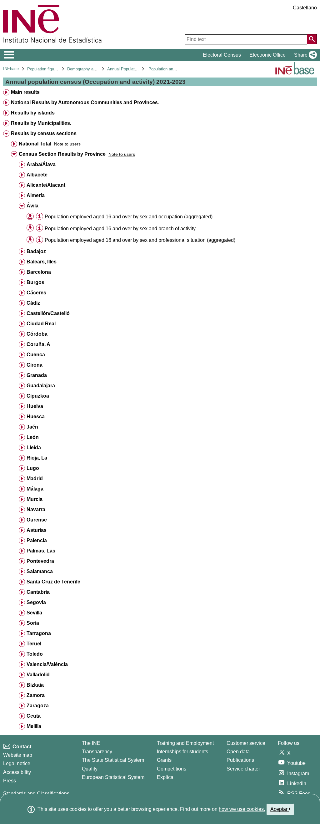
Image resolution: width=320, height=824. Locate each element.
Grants (164, 760)
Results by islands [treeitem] (33, 112)
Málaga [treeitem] (35, 488)
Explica (165, 777)
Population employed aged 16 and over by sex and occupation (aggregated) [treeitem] (128, 216)
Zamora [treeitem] (36, 695)
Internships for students (182, 751)
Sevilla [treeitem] (34, 612)
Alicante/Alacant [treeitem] (46, 185)
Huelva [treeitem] (35, 406)
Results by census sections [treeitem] (44, 133)
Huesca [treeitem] (36, 416)
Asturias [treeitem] (37, 530)
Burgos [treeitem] (35, 282)
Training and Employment (185, 743)
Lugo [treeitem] (33, 468)
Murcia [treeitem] (34, 499)
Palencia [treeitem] (37, 540)
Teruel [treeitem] (34, 643)
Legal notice (16, 763)
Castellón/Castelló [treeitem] (48, 313)
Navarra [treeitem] (36, 509)
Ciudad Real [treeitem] (41, 323)
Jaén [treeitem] (32, 427)
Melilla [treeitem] (34, 726)
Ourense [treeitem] (37, 519)
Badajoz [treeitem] (36, 251)
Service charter (243, 768)
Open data (238, 751)
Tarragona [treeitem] (39, 633)
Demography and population (92, 69)
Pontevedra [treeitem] (40, 561)
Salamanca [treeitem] (40, 571)
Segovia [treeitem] (36, 602)
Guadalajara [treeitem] (41, 385)
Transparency (97, 751)
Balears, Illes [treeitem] (42, 261)
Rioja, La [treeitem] (37, 457)
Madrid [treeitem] (35, 478)
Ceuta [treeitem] (34, 716)
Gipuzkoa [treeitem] (38, 396)
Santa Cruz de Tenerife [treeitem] (53, 581)
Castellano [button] (305, 7)
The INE (91, 743)
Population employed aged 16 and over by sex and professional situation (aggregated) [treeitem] (140, 240)
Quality (90, 768)
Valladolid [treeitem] (38, 674)
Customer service (246, 743)
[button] (304, 55)
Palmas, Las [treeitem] (41, 550)
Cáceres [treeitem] (36, 292)
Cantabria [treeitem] (38, 592)
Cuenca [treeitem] (36, 354)
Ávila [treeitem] (32, 205)
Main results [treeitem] (25, 92)
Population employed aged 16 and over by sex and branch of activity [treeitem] (120, 228)
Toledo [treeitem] (35, 654)
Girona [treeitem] (34, 365)
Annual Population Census (131, 69)
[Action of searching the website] (312, 39)
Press (9, 780)
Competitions (171, 768)
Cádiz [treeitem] (33, 303)
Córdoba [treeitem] (37, 334)
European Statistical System (113, 777)
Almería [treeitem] (36, 195)
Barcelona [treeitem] (39, 272)
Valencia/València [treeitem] (47, 664)
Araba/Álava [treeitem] (41, 164)
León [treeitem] (33, 437)
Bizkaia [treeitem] (35, 685)
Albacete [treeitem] (37, 174)
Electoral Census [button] (222, 55)
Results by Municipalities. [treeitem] (41, 123)
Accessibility (17, 772)
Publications (240, 760)
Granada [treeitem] (37, 375)
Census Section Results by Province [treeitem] (62, 154)
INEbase (11, 68)
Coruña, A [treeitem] (38, 344)
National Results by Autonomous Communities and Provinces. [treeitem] (85, 102)
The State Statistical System (113, 760)
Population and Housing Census (177, 69)
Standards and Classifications (36, 793)
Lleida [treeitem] (34, 447)
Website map (17, 755)
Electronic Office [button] (267, 55)
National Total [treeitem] (35, 143)
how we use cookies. (242, 809)
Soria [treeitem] (33, 623)
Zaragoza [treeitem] (38, 705)
